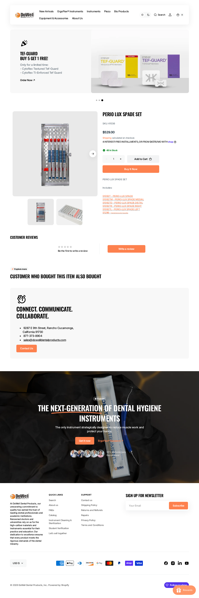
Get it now (84, 440)
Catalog (53, 515)
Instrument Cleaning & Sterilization (60, 522)
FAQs (51, 510)
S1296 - (107, 212)
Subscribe (178, 505)
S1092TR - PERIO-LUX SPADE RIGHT (122, 206)
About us (53, 505)
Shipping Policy (89, 505)
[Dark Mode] (145, 15)
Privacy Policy (88, 520)
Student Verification (59, 528)
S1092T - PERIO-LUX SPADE (118, 196)
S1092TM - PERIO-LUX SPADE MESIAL (123, 199)
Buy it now (130, 169)
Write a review (126, 248)
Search (52, 500)
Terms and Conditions (92, 525)
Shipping (107, 137)
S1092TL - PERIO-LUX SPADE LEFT (121, 209)
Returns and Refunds (92, 510)
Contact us (86, 500)
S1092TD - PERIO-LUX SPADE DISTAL (123, 202)
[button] (159, 14)
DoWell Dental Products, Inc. (33, 585)
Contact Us (26, 348)
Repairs (85, 515)
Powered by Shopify (58, 585)
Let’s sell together (58, 533)
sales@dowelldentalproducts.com (44, 340)
